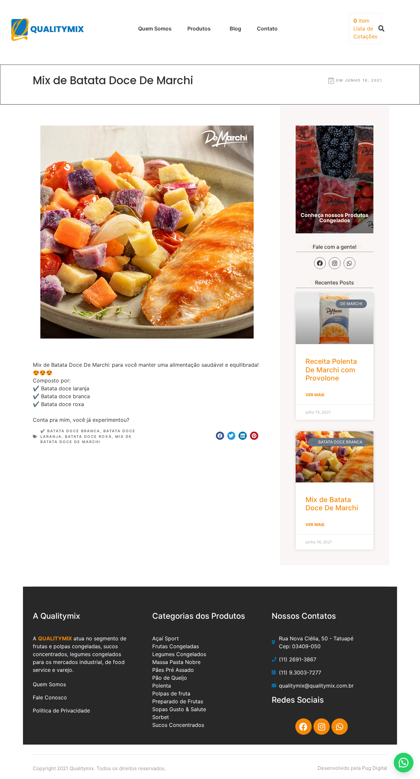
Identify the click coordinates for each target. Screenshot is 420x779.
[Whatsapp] (349, 263)
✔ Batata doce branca (70, 431)
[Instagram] (335, 263)
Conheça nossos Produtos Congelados (334, 218)
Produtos (199, 28)
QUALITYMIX (55, 638)
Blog (235, 28)
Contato (267, 28)
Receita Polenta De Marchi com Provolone (331, 369)
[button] (381, 28)
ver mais (315, 394)
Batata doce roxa (88, 436)
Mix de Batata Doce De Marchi (331, 504)
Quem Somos (155, 28)
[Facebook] (320, 263)
